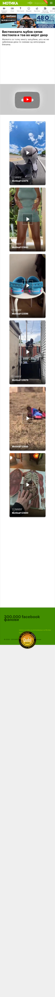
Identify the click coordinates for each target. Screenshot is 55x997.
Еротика (37, 11)
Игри (12, 11)
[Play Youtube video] (27, 99)
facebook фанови (22, 618)
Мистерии (20, 11)
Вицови (28, 11)
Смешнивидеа (4, 11)
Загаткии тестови (45, 11)
